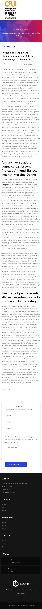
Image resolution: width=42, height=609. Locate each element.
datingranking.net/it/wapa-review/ (12, 185)
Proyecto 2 (4, 526)
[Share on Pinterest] (13, 395)
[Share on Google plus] (8, 395)
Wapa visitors (23, 30)
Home (16, 30)
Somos (3, 504)
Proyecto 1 (4, 523)
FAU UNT (4, 544)
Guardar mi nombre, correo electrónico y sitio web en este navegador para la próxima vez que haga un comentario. (21, 439)
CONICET (4, 541)
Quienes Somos (16, 590)
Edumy (15, 605)
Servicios (33, 590)
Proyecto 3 (4, 529)
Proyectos (25, 590)
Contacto (4, 511)
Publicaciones (21, 594)
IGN (2, 547)
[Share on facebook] (3, 395)
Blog (2, 507)
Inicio (8, 590)
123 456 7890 (5, 490)
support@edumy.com (8, 492)
